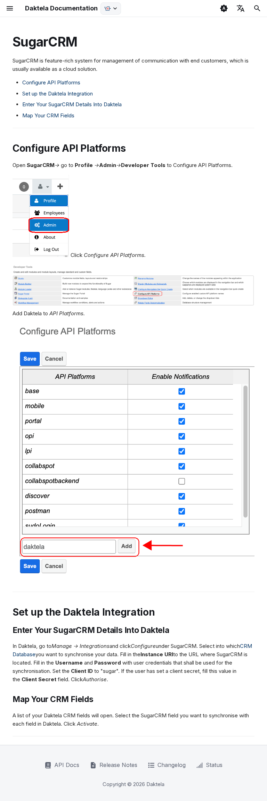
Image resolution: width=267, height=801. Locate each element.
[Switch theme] (224, 8)
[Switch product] (110, 8)
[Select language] (241, 8)
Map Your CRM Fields (48, 115)
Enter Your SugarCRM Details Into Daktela (72, 104)
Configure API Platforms (51, 82)
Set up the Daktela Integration (57, 93)
